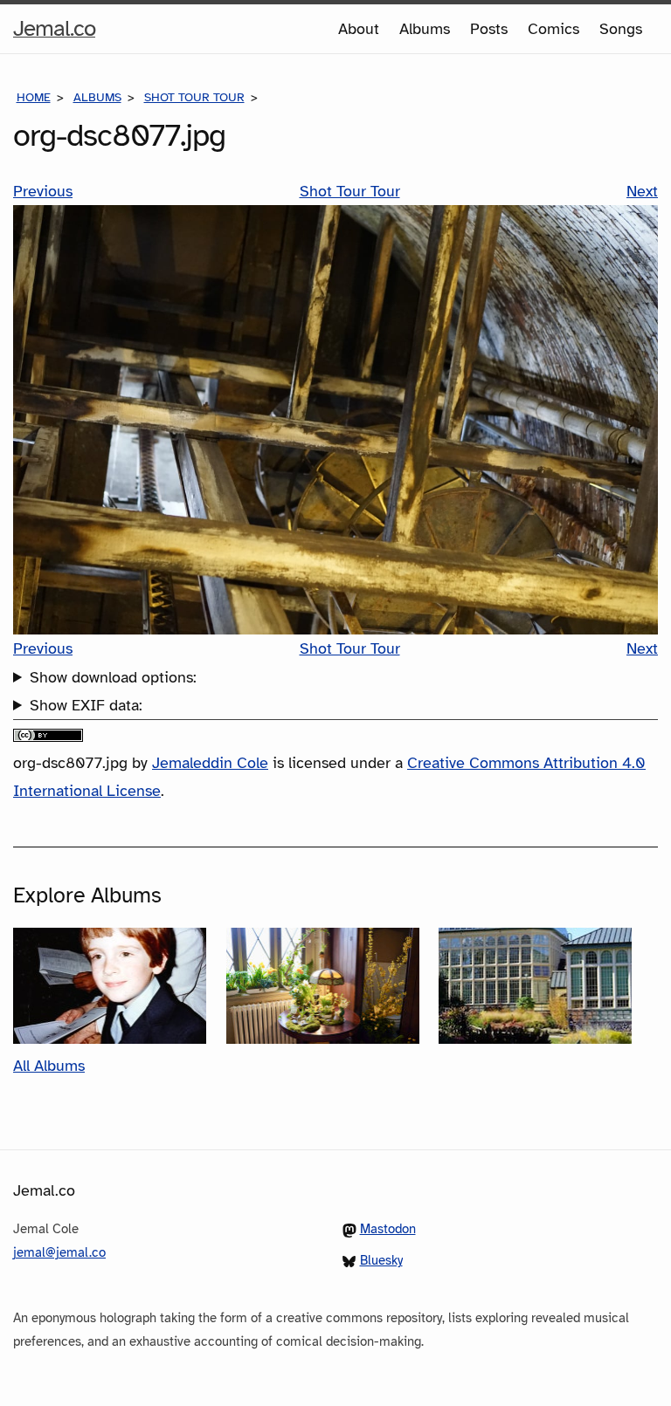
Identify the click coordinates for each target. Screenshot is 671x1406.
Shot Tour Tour (194, 97)
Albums (424, 28)
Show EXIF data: (86, 705)
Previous (43, 191)
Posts (489, 28)
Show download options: (113, 677)
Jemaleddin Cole (210, 762)
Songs (620, 28)
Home (34, 97)
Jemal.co (54, 33)
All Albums (49, 1065)
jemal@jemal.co (59, 1252)
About (358, 28)
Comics (553, 28)
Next (642, 191)
